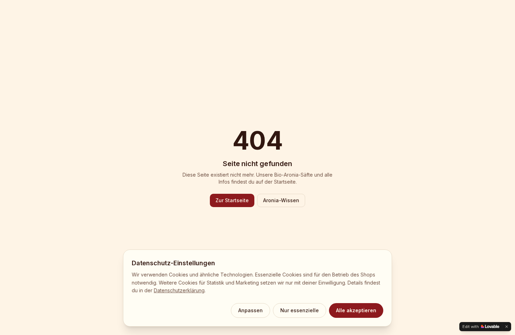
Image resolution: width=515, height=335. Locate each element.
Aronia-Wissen (281, 200)
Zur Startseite (232, 200)
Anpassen (250, 310)
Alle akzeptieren (356, 310)
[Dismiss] (506, 326)
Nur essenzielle (299, 310)
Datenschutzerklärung (179, 290)
